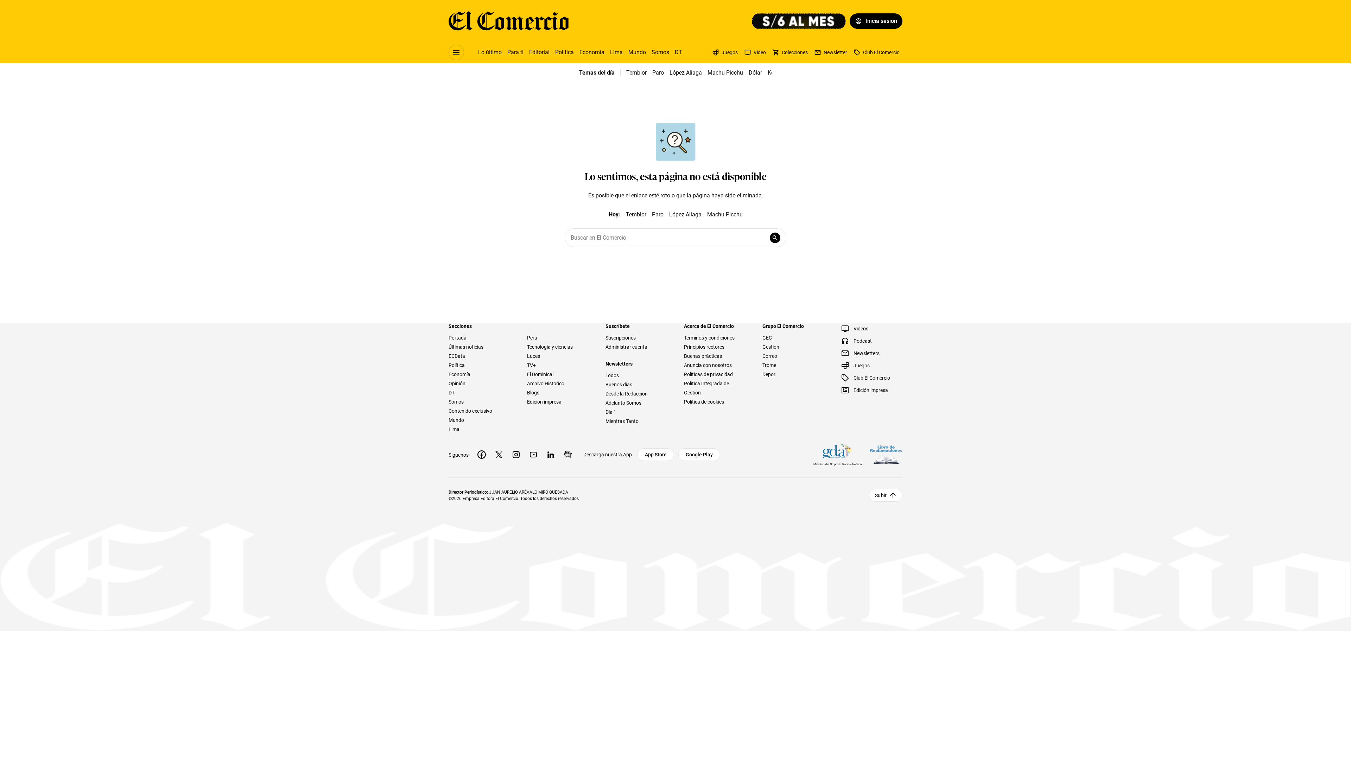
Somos (660, 52)
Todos (612, 375)
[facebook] (481, 454)
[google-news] (568, 454)
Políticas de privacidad (708, 374)
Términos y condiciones (709, 338)
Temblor (636, 72)
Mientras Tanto (622, 421)
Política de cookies (704, 402)
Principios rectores (704, 347)
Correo (769, 356)
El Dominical (540, 374)
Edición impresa (544, 402)
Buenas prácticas (703, 356)
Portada (458, 338)
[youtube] (533, 454)
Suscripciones (620, 338)
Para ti (515, 52)
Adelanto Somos (623, 403)
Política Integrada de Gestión (706, 388)
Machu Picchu (725, 72)
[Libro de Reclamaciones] (886, 454)
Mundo (637, 52)
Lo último (490, 52)
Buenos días (618, 384)
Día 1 (610, 412)
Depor (768, 374)
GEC (767, 338)
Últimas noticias (466, 347)
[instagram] (516, 454)
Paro (658, 72)
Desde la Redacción (626, 394)
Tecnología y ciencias (550, 347)
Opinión (457, 383)
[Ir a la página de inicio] (509, 21)
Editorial (539, 52)
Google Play (699, 454)
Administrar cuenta (626, 347)
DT (678, 52)
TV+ (531, 365)
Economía (591, 52)
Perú (532, 338)
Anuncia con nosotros (708, 365)
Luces (533, 356)
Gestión (770, 347)
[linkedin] (550, 454)
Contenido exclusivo (470, 411)
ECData (457, 356)
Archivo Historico (545, 383)
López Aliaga (686, 72)
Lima (616, 52)
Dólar (755, 72)
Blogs (533, 392)
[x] (499, 454)
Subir (881, 495)
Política (564, 52)
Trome (769, 365)
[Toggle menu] (456, 52)
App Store (656, 454)
